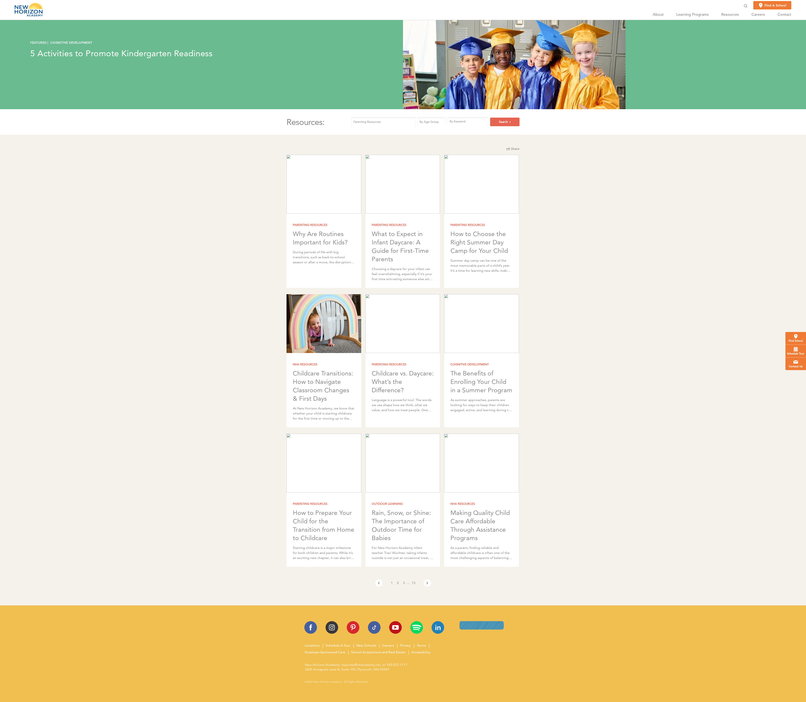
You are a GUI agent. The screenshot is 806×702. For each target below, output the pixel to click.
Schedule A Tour (338, 645)
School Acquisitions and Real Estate (378, 652)
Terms (421, 645)
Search (503, 122)
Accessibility (420, 652)
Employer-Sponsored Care (325, 652)
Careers (758, 14)
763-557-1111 (396, 665)
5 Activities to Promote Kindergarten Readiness (121, 53)
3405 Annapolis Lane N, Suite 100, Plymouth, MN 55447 (347, 669)
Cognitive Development (71, 43)
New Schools (366, 645)
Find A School (775, 5)
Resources (730, 14)
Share (514, 149)
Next (427, 583)
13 (413, 583)
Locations (312, 645)
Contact (784, 14)
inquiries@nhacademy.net (361, 665)
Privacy (405, 645)
